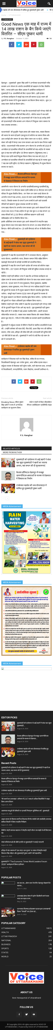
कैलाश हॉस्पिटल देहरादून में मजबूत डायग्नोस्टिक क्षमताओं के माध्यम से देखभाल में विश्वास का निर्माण (33, 475)
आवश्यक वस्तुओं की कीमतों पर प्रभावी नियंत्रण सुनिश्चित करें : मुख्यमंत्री (25, 811)
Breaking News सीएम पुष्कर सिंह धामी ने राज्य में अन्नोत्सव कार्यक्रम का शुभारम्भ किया (12, 405)
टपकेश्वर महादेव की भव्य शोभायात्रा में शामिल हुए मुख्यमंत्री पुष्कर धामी (24, 790)
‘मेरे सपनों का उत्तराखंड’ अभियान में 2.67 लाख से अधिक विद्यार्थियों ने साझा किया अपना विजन (25, 800)
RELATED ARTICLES (11, 449)
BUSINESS (5, 944)
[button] (49, 3)
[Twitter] (26, 1014)
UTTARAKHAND (7, 19)
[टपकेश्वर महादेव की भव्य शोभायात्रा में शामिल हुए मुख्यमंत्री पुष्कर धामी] (8, 488)
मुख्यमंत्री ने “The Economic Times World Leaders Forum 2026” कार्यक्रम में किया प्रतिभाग (24, 862)
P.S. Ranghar (9, 38)
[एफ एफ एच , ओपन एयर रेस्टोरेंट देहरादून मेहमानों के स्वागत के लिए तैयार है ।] (8, 886)
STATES (4, 952)
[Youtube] (34, 1014)
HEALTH (5, 932)
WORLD (4, 956)
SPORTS (5, 948)
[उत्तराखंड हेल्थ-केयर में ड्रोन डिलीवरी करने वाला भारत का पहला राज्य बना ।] (8, 899)
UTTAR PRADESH (9, 936)
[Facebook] (19, 1014)
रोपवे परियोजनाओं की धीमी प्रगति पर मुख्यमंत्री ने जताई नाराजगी (22, 842)
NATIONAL (6, 940)
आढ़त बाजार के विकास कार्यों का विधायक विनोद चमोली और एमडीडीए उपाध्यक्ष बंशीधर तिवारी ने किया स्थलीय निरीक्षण (26, 820)
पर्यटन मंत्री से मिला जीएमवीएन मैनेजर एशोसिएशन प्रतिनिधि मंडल (39, 403)
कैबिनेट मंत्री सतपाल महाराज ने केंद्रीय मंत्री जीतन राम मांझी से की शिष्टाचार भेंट (26, 831)
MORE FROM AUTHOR (12, 452)
